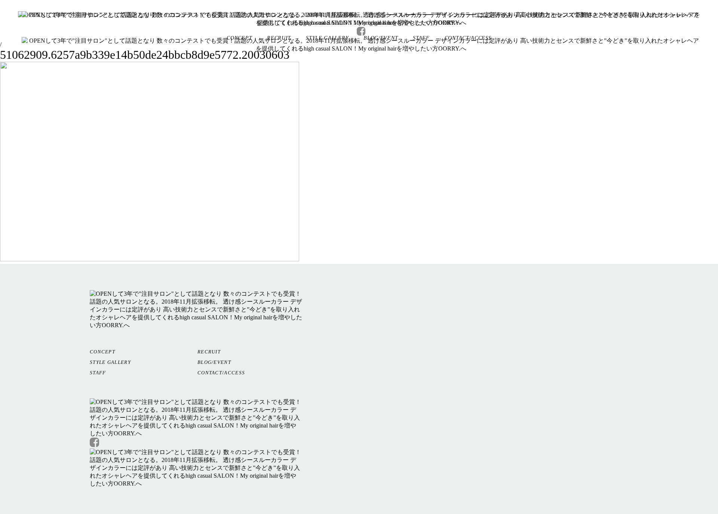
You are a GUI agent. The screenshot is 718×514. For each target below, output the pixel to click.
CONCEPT (102, 352)
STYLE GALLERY (110, 362)
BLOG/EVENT (214, 362)
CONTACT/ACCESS (221, 372)
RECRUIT (209, 352)
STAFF (98, 372)
